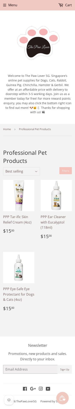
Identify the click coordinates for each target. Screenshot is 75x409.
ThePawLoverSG (26, 401)
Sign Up (64, 369)
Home (7, 129)
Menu (12, 5)
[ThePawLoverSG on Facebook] (25, 389)
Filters (65, 171)
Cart (68, 5)
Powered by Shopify (52, 401)
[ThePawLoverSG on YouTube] (48, 389)
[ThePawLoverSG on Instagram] (41, 389)
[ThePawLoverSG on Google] (33, 389)
